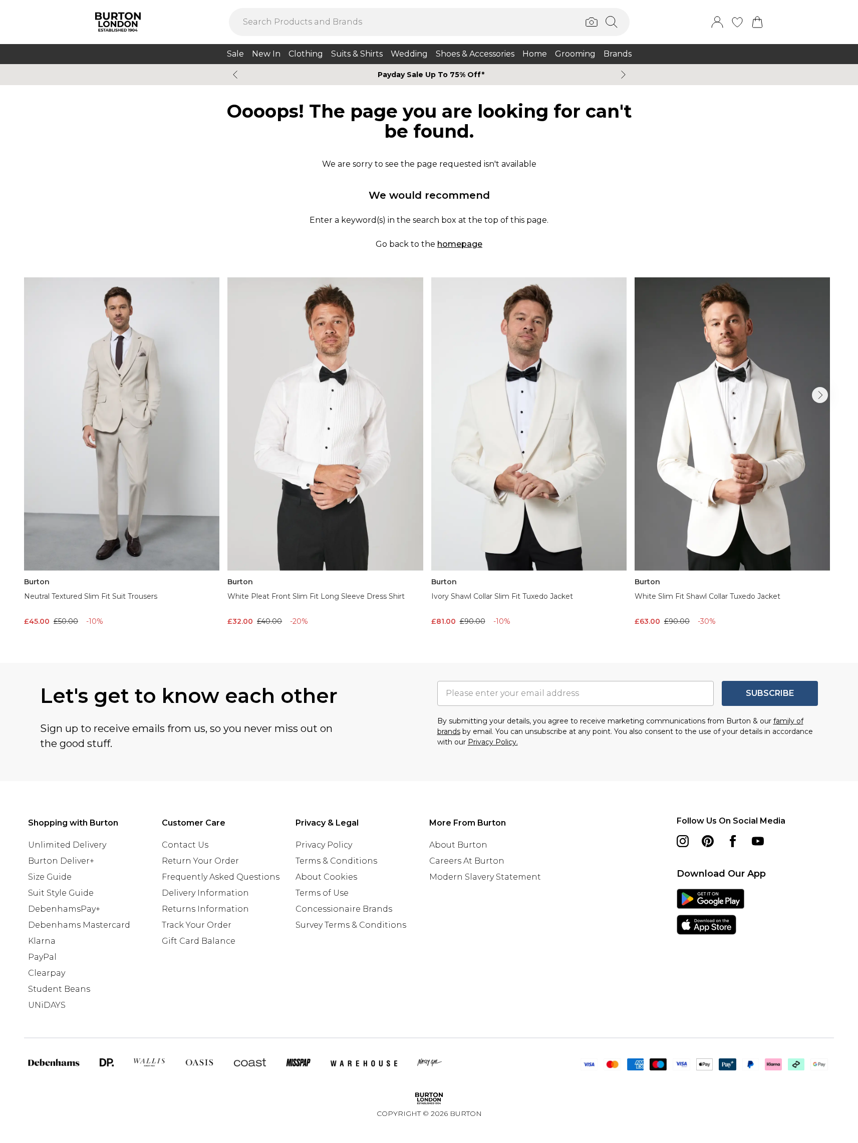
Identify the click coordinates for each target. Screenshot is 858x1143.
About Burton (458, 845)
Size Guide (50, 877)
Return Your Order (200, 861)
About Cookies (326, 877)
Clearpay (46, 973)
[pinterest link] (708, 841)
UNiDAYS (47, 1005)
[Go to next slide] (820, 395)
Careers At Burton (466, 861)
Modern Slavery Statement (485, 877)
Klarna (42, 941)
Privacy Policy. (493, 741)
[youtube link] (758, 841)
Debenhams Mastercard (79, 925)
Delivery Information (205, 893)
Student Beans (59, 989)
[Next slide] (623, 75)
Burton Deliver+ (61, 861)
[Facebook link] (733, 841)
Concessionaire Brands (344, 909)
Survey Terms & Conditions (351, 925)
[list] (429, 454)
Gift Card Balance (198, 941)
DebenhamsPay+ (64, 909)
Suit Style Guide (61, 893)
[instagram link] (683, 841)
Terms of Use (322, 893)
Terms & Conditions (336, 861)
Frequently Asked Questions (220, 877)
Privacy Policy (324, 845)
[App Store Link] (710, 912)
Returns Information (205, 909)
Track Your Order (196, 925)
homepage (459, 244)
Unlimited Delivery (67, 845)
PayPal (42, 957)
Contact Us (185, 845)
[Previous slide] (235, 75)
